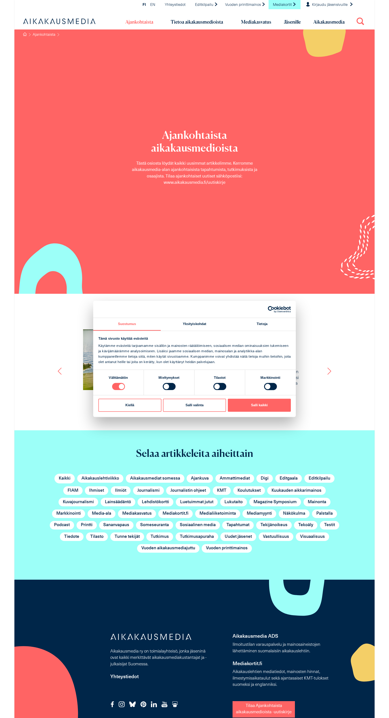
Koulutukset (249, 491)
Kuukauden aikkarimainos (296, 491)
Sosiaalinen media (198, 525)
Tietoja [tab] (262, 324)
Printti (87, 525)
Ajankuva (200, 478)
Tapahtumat (237, 525)
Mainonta (317, 502)
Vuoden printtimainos (243, 5)
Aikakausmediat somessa (155, 478)
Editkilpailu (204, 5)
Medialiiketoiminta (217, 514)
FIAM (73, 491)
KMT (221, 491)
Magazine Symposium (275, 502)
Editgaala (289, 478)
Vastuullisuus (276, 537)
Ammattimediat (235, 478)
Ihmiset (96, 491)
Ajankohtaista (139, 22)
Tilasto (97, 537)
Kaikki (64, 478)
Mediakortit (283, 5)
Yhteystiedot (175, 5)
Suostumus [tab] (127, 324)
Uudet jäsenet (238, 537)
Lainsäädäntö (118, 502)
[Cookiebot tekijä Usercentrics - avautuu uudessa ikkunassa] (271, 309)
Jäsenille (292, 22)
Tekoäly (305, 525)
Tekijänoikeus (273, 525)
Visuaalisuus (312, 537)
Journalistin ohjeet (188, 491)
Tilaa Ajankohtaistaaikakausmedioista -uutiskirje (264, 709)
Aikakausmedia (329, 22)
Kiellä (129, 405)
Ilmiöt (120, 491)
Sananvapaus (116, 525)
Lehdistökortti (155, 502)
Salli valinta (194, 405)
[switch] (169, 386)
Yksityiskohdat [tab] (194, 324)
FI (144, 5)
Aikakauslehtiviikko (100, 478)
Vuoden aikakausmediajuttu (168, 548)
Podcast (62, 525)
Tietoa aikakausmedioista (197, 22)
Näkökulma (294, 514)
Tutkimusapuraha (197, 537)
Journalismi (148, 491)
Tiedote (71, 537)
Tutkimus (160, 537)
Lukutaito (233, 502)
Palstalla (324, 514)
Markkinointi (68, 514)
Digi (265, 478)
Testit (329, 525)
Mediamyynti (259, 514)
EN (152, 5)
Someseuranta (154, 525)
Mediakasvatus (256, 22)
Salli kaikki (259, 405)
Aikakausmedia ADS (255, 636)
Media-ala (101, 514)
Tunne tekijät (127, 537)
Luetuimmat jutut (196, 502)
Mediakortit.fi (175, 514)
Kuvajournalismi (78, 502)
